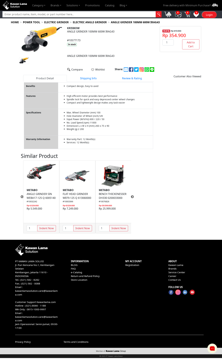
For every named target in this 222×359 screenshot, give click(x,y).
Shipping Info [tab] (88, 78)
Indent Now (46, 228)
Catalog (109, 5)
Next (133, 197)
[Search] (159, 14)
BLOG (74, 265)
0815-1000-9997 (36, 309)
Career (172, 276)
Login (209, 15)
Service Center (176, 272)
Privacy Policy (23, 341)
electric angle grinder (90, 22)
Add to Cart (191, 44)
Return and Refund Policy (85, 276)
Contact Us (174, 279)
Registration (132, 265)
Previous (20, 197)
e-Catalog (76, 272)
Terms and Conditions (76, 341)
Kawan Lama (175, 265)
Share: (119, 69)
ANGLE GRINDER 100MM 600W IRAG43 (135, 22)
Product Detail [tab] (45, 78)
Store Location (79, 279)
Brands (172, 268)
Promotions (92, 5)
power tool (31, 22)
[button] (39, 5)
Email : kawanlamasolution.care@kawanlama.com (36, 316)
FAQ (73, 268)
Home (15, 22)
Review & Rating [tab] (132, 78)
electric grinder (56, 22)
